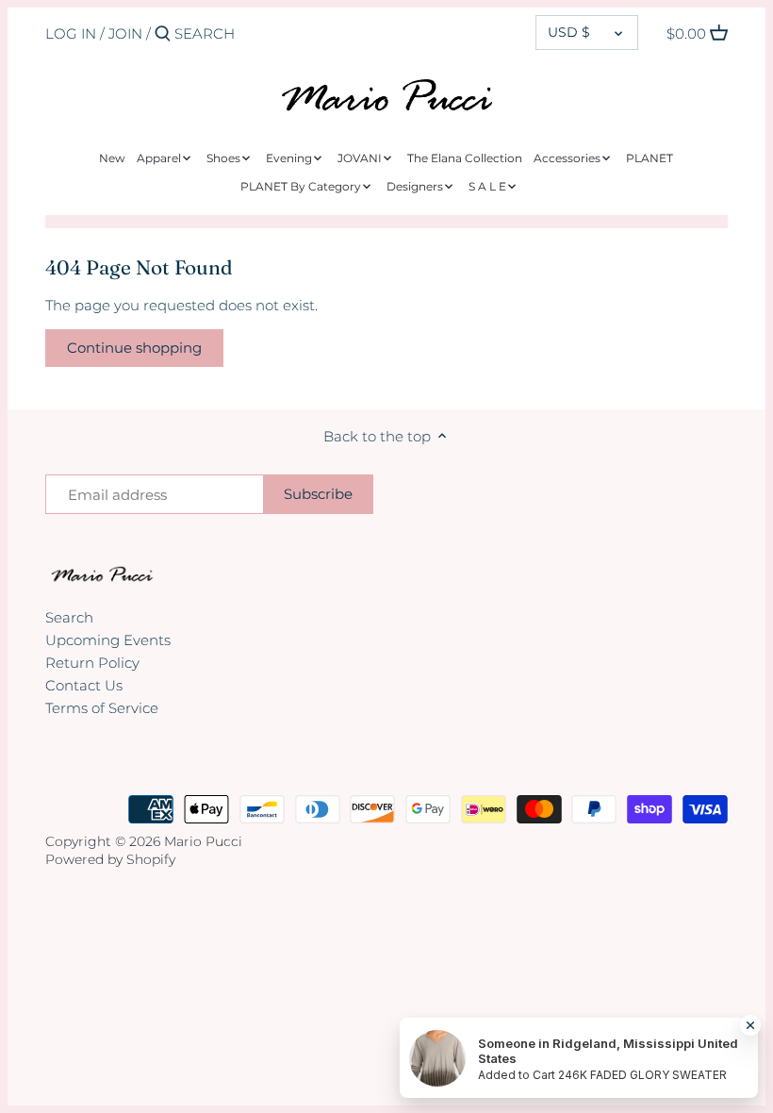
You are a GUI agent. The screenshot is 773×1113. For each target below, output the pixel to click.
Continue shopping (134, 348)
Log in (70, 33)
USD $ (569, 32)
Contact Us (84, 685)
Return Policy (92, 663)
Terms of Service (101, 708)
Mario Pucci (203, 841)
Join (125, 33)
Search (69, 617)
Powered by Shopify (110, 859)
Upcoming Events (108, 640)
